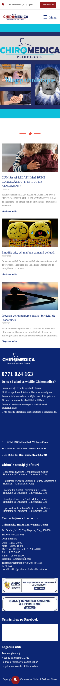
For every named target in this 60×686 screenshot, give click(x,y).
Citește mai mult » (9, 211)
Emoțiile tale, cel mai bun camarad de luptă (28, 252)
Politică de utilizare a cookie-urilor (20, 661)
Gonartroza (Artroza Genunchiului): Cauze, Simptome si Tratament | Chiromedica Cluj (25, 473)
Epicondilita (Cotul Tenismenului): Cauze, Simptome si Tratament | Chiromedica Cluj (25, 491)
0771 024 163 (17, 374)
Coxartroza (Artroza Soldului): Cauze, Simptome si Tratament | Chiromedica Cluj (29, 482)
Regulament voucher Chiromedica (20, 666)
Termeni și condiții (11, 653)
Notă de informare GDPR (15, 657)
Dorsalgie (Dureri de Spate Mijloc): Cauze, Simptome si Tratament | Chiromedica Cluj (25, 500)
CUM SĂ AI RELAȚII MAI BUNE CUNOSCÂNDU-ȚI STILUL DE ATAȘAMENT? (23, 182)
